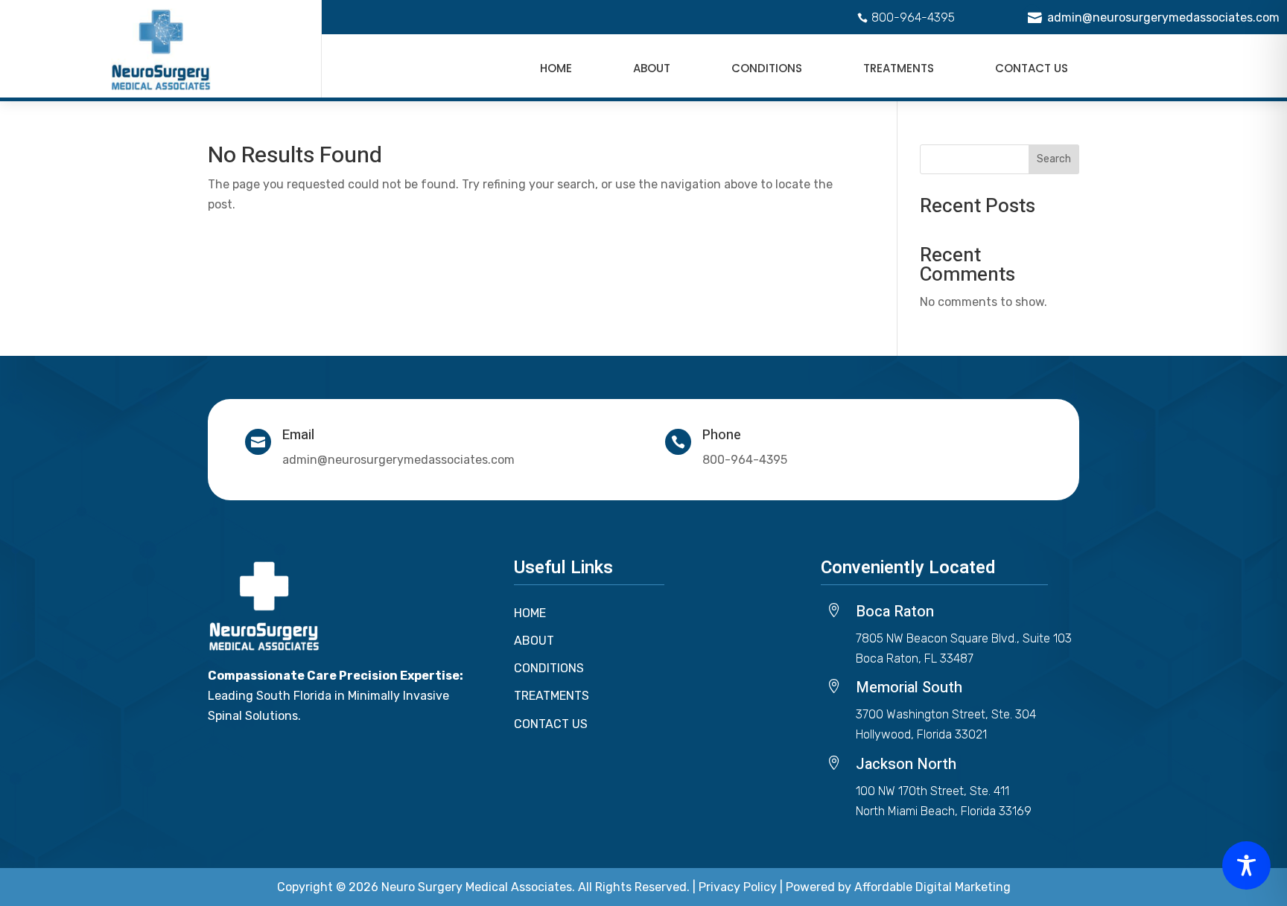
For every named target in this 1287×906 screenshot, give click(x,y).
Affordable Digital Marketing (932, 887)
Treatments (898, 68)
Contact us (1031, 68)
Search (1054, 159)
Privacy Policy (738, 887)
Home (556, 68)
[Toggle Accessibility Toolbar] (1246, 865)
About (651, 68)
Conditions (766, 68)
